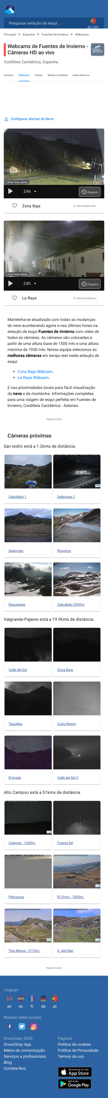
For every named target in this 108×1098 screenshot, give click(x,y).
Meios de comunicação (24, 1050)
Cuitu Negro (66, 724)
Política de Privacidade (78, 1050)
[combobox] (47, 23)
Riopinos (64, 551)
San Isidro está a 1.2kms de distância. (40, 446)
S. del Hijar (65, 951)
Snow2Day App (17, 1044)
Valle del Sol (18, 670)
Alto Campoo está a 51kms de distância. (42, 792)
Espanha (29, 34)
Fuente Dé (65, 843)
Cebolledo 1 (18, 497)
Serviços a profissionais (25, 1056)
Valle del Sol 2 (67, 778)
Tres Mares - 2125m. (24, 951)
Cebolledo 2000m (70, 605)
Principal (10, 34)
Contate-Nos (15, 1068)
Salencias (16, 551)
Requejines (17, 605)
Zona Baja (65, 670)
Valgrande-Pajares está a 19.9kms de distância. (49, 619)
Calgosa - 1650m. (22, 843)
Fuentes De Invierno (55, 34)
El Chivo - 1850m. (70, 897)
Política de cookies (74, 1044)
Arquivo (89, 192)
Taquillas (15, 724)
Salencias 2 (66, 497)
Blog (8, 1062)
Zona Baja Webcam (35, 371)
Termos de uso (71, 1056)
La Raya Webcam (33, 377)
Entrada (15, 778)
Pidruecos (16, 897)
